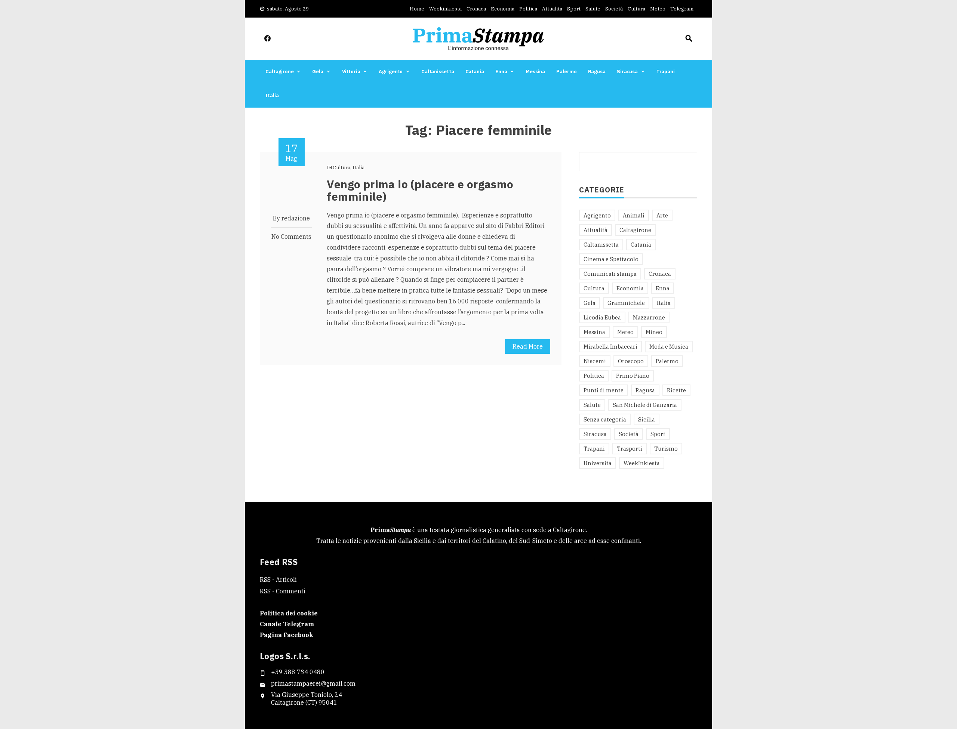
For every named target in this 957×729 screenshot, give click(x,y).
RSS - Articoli (278, 579)
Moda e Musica (668, 346)
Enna (501, 71)
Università (598, 463)
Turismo (666, 448)
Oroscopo (631, 361)
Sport (574, 9)
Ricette (676, 390)
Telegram (681, 9)
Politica (528, 9)
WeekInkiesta (642, 463)
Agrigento (391, 71)
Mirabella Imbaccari (610, 346)
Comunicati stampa (610, 273)
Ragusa (597, 71)
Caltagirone (279, 71)
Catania (474, 71)
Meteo (657, 9)
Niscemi (595, 361)
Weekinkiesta (445, 9)
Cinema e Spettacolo (611, 259)
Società (614, 9)
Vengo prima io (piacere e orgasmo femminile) (420, 190)
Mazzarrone (649, 317)
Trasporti (629, 448)
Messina (535, 71)
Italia (272, 95)
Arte (662, 215)
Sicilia (646, 419)
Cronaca (476, 9)
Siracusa (627, 71)
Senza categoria (605, 419)
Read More (528, 346)
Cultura (636, 9)
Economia (502, 9)
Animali (633, 215)
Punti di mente (604, 390)
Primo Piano (632, 375)
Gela (317, 71)
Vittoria (351, 71)
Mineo (654, 332)
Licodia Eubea (602, 317)
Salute (592, 9)
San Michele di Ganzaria (645, 404)
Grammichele (626, 302)
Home (417, 9)
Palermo (566, 71)
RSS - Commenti (282, 591)
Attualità (552, 9)
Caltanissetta (437, 71)
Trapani (665, 71)
